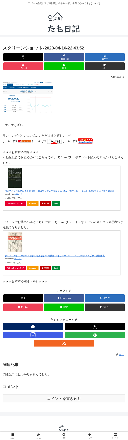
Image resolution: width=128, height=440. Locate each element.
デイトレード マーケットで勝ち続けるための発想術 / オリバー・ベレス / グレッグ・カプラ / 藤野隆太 (55, 255)
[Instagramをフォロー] (33, 335)
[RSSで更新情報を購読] (64, 343)
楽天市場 (45, 203)
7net (56, 203)
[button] (105, 66)
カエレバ (18, 194)
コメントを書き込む (64, 398)
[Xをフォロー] (95, 326)
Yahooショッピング (15, 203)
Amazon (32, 203)
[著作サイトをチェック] (33, 326)
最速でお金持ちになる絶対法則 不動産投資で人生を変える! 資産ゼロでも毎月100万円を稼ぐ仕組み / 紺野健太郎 (59, 191)
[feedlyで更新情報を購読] (95, 335)
